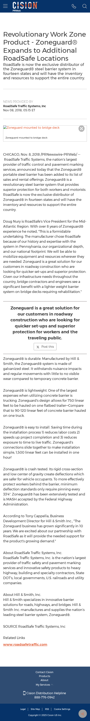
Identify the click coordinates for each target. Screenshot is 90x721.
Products (44, 676)
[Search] (84, 6)
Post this (47, 347)
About (44, 680)
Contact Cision (44, 672)
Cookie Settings (62, 709)
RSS (47, 709)
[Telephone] (74, 6)
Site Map (35, 709)
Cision (50, 715)
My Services (43, 684)
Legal (23, 709)
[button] (45, 128)
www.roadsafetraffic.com (25, 645)
